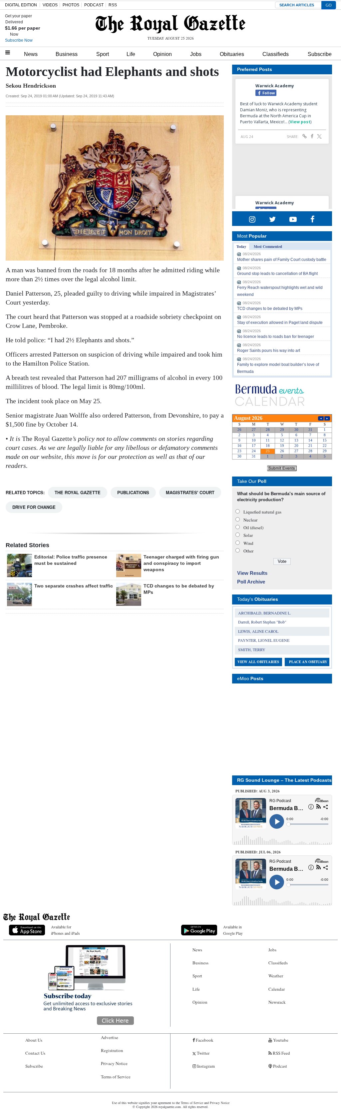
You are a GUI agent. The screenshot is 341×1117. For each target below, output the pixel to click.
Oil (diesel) (253, 528)
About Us (33, 1040)
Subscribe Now (19, 40)
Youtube (280, 1040)
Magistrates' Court (190, 492)
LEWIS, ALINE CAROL (258, 631)
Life (131, 54)
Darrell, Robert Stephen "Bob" (262, 621)
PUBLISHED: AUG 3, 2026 (257, 791)
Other (248, 551)
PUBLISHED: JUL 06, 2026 (258, 852)
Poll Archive (251, 581)
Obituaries (232, 54)
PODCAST (94, 5)
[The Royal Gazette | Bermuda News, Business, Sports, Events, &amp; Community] (170, 24)
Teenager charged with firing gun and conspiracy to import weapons (181, 563)
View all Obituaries (258, 661)
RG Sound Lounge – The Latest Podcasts (284, 780)
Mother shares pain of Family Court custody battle (281, 259)
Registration (112, 1050)
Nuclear (250, 520)
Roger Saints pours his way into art (268, 350)
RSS (113, 5)
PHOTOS (71, 5)
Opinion (162, 54)
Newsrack (277, 1002)
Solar (248, 535)
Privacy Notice (114, 1063)
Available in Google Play (233, 930)
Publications (133, 492)
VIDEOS (50, 5)
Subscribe (320, 54)
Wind (248, 543)
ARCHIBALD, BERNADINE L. (264, 612)
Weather (275, 976)
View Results (252, 573)
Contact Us (35, 1053)
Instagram (205, 1066)
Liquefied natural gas (262, 512)
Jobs (195, 54)
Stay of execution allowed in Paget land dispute (280, 322)
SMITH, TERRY (251, 649)
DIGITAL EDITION (21, 5)
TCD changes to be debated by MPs (269, 308)
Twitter (202, 1053)
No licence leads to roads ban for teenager (275, 336)
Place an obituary (308, 661)
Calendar (276, 989)
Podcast (279, 1066)
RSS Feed (281, 1053)
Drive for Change (34, 507)
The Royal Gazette (78, 492)
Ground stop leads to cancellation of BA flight (277, 273)
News (31, 54)
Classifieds (275, 54)
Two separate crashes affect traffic (73, 585)
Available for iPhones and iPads (65, 930)
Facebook (204, 1040)
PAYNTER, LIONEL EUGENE (263, 640)
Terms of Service (116, 1077)
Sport (102, 54)
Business (67, 54)
